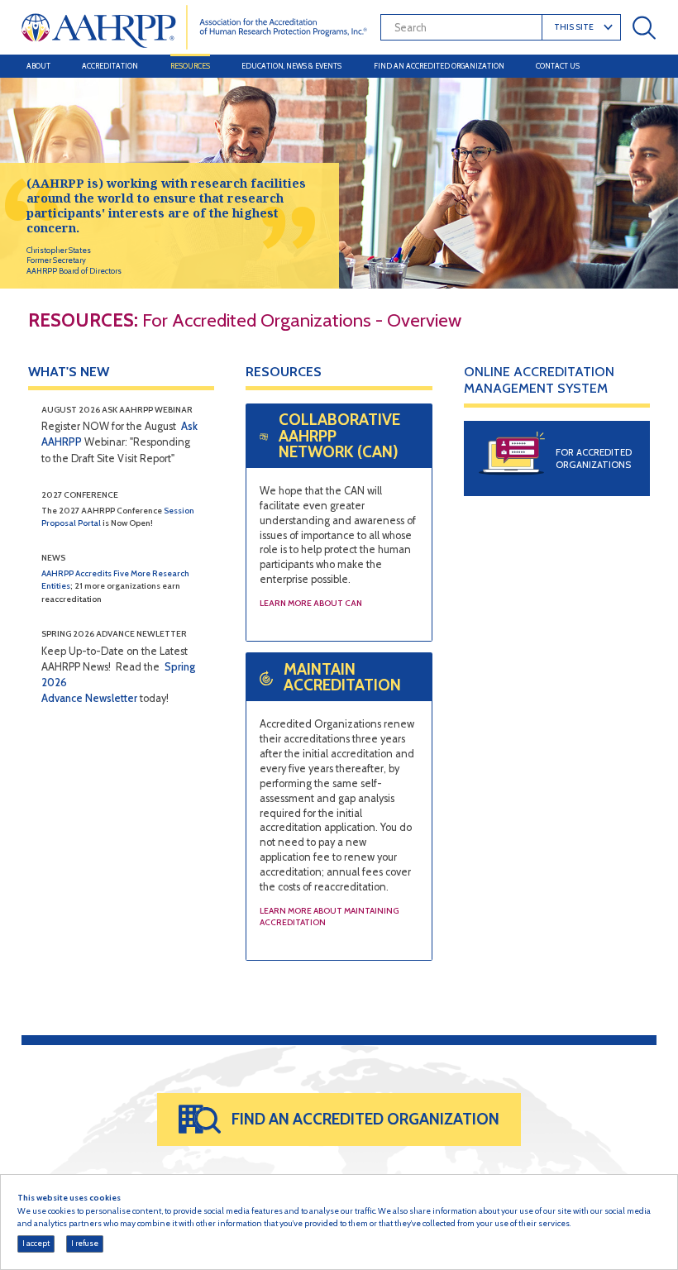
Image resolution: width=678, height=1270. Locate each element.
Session (179, 510)
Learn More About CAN (311, 603)
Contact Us (558, 65)
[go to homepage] (194, 26)
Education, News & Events (291, 65)
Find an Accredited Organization (439, 65)
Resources (190, 65)
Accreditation (110, 65)
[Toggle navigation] (642, 67)
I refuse (84, 1243)
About (38, 65)
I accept (36, 1243)
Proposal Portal (71, 523)
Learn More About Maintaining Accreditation (329, 916)
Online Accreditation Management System (539, 380)
